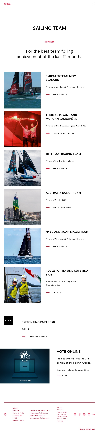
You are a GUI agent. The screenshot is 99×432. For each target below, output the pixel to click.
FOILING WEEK (62, 412)
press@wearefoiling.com (39, 418)
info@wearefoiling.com (39, 413)
